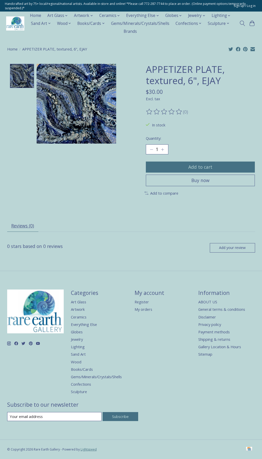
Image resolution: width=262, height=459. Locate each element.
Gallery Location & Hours (219, 346)
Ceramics (78, 317)
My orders (143, 309)
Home (35, 15)
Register (142, 301)
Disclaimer (207, 317)
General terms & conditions (221, 309)
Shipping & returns (214, 339)
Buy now (200, 180)
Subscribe (120, 416)
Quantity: (153, 138)
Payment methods (214, 331)
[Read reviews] (164, 111)
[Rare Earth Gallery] (15, 23)
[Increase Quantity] (162, 149)
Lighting (78, 346)
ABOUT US (207, 301)
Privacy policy (209, 324)
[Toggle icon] (242, 23)
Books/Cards (82, 369)
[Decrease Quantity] (151, 149)
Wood (76, 361)
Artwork (78, 309)
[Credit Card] (249, 449)
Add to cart (200, 167)
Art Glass (78, 301)
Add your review (232, 247)
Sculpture (79, 391)
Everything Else (84, 324)
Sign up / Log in (245, 6)
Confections (81, 384)
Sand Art (78, 354)
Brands (130, 31)
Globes (77, 331)
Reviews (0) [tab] (22, 226)
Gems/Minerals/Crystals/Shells (140, 23)
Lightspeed (89, 449)
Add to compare (164, 193)
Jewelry (77, 339)
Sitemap (205, 354)
